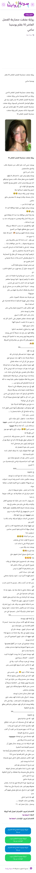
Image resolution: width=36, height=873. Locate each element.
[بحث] (3, 4)
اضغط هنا (25, 815)
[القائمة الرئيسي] (32, 4)
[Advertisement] (18, 51)
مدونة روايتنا (9, 868)
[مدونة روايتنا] (18, 4)
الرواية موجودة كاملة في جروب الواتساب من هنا (18, 839)
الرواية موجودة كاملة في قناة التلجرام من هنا (18, 830)
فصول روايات (28, 14)
